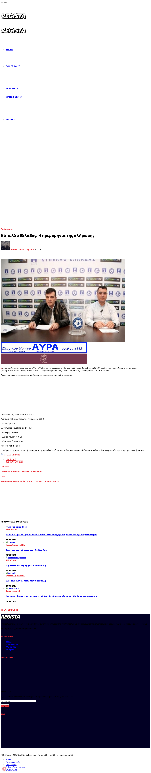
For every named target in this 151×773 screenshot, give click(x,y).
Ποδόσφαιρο (13, 66)
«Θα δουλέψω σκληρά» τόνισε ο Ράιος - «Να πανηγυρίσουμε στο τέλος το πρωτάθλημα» (51, 534)
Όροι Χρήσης (11, 764)
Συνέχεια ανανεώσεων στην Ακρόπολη (26, 580)
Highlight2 (11, 459)
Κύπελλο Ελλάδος (14, 462)
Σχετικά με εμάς (13, 762)
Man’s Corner (14, 96)
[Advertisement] (44, 394)
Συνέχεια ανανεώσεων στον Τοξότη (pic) (26, 550)
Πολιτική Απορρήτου (15, 767)
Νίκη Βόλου (11, 529)
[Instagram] (1, 673)
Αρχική (9, 759)
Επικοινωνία (11, 770)
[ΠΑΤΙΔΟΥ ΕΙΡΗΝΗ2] (10, 454)
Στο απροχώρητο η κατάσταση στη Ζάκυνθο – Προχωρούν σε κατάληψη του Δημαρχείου (51, 596)
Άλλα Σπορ (12, 88)
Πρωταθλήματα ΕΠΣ (15, 545)
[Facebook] (1, 663)
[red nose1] (44, 363)
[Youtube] (1, 679)
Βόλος (9, 49)
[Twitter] (1, 668)
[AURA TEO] (44, 352)
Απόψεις (10, 119)
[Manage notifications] (4, 769)
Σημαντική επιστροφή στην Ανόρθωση (26, 565)
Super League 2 (13, 591)
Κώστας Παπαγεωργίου (22, 249)
